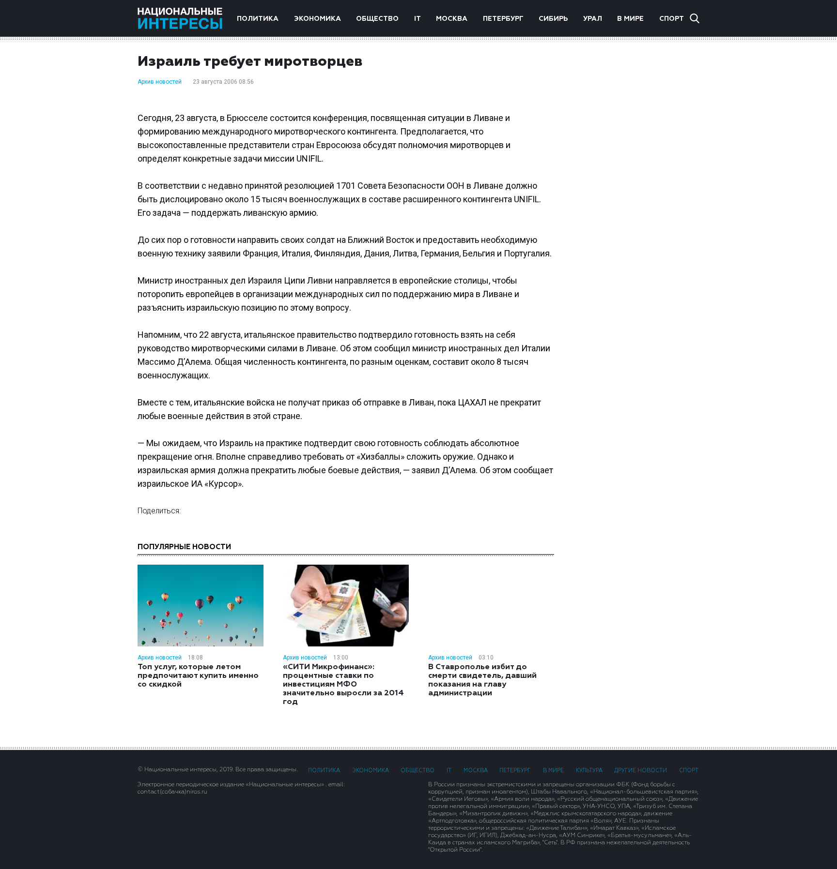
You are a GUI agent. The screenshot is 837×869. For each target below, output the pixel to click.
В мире (630, 18)
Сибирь (553, 18)
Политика (258, 18)
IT (417, 18)
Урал (592, 18)
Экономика (317, 18)
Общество (377, 18)
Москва (451, 18)
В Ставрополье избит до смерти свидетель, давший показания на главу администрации (482, 680)
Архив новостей (160, 81)
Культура (589, 770)
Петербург (503, 18)
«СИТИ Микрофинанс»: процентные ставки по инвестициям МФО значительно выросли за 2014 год (343, 684)
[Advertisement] (636, 191)
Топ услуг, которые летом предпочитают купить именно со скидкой (198, 676)
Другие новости (640, 770)
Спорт (671, 18)
